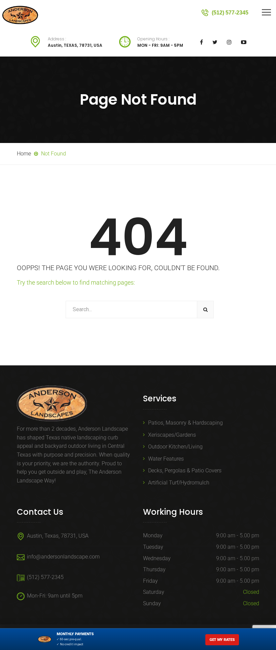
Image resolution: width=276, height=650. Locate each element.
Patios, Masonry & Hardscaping (185, 423)
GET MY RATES (222, 640)
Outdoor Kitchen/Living (175, 446)
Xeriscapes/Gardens (172, 435)
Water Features (166, 459)
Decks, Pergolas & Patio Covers (184, 470)
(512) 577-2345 (45, 577)
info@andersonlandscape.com (63, 556)
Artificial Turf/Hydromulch (178, 482)
